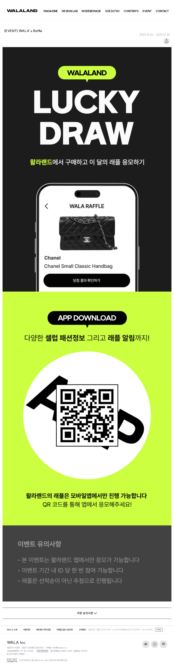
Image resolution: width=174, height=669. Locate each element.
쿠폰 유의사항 (85, 613)
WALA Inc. (16, 642)
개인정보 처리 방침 (43, 629)
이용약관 (26, 629)
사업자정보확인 (42, 651)
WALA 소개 (12, 629)
